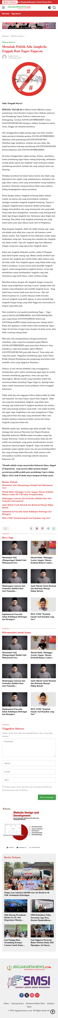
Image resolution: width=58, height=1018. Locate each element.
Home (6, 1003)
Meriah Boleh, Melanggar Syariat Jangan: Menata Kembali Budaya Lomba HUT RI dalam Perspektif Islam (27, 493)
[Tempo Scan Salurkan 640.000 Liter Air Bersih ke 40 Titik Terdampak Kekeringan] (29, 876)
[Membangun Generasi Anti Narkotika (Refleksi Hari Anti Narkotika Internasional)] (14, 576)
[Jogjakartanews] (19, 7)
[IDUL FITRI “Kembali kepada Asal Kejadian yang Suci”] (43, 604)
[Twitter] (26, 995)
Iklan (29, 1007)
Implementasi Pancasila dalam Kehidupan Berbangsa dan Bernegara (27, 513)
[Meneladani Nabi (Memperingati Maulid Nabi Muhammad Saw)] (14, 548)
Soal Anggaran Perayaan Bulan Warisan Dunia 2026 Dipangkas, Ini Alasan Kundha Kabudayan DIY (42, 943)
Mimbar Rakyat (8, 42)
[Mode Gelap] (49, 7)
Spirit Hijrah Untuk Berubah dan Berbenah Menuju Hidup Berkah (27, 506)
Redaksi (50, 1003)
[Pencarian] (54, 7)
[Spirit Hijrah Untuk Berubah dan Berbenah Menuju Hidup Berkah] (43, 576)
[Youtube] (37, 995)
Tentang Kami (17, 1003)
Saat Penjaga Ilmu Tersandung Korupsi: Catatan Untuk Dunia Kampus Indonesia (13, 943)
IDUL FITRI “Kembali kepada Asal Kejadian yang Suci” (26, 518)
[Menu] (4, 7)
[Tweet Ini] (37, 529)
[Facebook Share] (31, 529)
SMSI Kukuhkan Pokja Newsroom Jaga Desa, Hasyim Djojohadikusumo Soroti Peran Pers (42, 918)
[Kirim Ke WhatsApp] (54, 529)
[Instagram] (32, 995)
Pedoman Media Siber (35, 1003)
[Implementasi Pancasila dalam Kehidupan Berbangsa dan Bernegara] (14, 604)
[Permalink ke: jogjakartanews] (4, 57)
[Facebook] (21, 995)
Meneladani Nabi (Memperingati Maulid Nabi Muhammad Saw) (27, 486)
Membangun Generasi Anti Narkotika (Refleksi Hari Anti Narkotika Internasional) (26, 499)
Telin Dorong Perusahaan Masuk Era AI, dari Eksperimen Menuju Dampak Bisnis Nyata (15, 918)
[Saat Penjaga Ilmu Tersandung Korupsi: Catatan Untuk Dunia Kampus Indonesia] (15, 930)
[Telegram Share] (48, 529)
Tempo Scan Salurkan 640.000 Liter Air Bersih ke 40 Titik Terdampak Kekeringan (26, 894)
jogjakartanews (13, 56)
